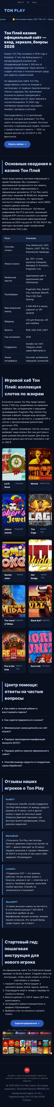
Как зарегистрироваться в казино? (23, 720)
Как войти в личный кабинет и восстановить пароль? (19, 710)
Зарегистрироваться (26, 1023)
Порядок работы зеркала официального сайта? (25, 752)
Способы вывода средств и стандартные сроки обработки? (26, 764)
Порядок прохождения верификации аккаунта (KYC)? (23, 741)
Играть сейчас (16, 144)
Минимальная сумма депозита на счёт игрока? (24, 730)
